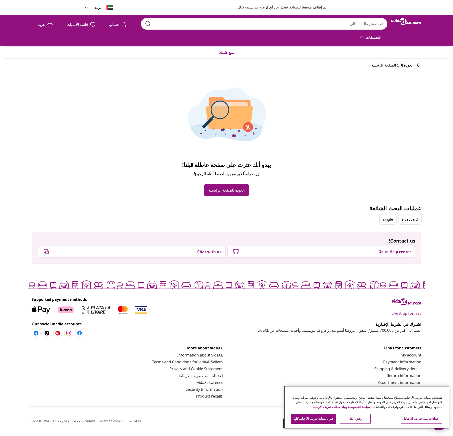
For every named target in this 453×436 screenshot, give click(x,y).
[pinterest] (57, 333)
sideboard (410, 219)
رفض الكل (355, 418)
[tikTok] (47, 333)
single (388, 219)
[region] (366, 407)
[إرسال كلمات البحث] (148, 23)
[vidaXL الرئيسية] (406, 21)
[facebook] (79, 333)
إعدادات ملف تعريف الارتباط (201, 375)
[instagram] (68, 333)
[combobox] (264, 24)
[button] (277, 7)
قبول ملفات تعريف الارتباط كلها (313, 418)
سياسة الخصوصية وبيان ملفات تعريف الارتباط (342, 407)
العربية (99, 7)
